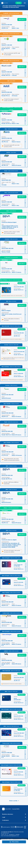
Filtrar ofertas (15, 841)
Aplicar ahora (21, 19)
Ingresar (18, 2)
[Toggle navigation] (25, 3)
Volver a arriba (13, 800)
